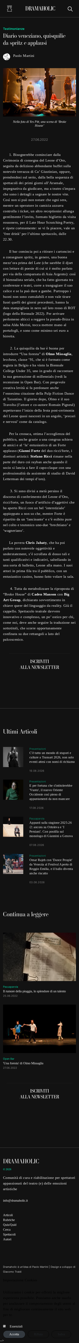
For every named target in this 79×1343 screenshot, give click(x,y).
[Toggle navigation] (9, 8)
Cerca (7, 1229)
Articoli (8, 1215)
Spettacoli (9, 1234)
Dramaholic (40, 8)
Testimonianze (14, 29)
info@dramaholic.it (15, 1200)
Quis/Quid (9, 1224)
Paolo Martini (40, 1266)
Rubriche (9, 1220)
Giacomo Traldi (12, 1271)
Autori (7, 1239)
